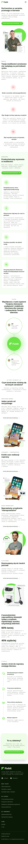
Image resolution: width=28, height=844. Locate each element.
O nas (2, 827)
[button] (25, 2)
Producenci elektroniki (7, 801)
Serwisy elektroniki (6, 807)
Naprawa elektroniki (6, 814)
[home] (5, 2)
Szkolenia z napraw (6, 789)
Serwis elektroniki (5, 786)
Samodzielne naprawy (7, 817)
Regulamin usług (5, 836)
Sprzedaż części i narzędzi (8, 791)
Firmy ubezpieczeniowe (7, 799)
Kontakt (3, 824)
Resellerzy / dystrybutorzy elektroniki (10, 804)
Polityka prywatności (5, 833)
